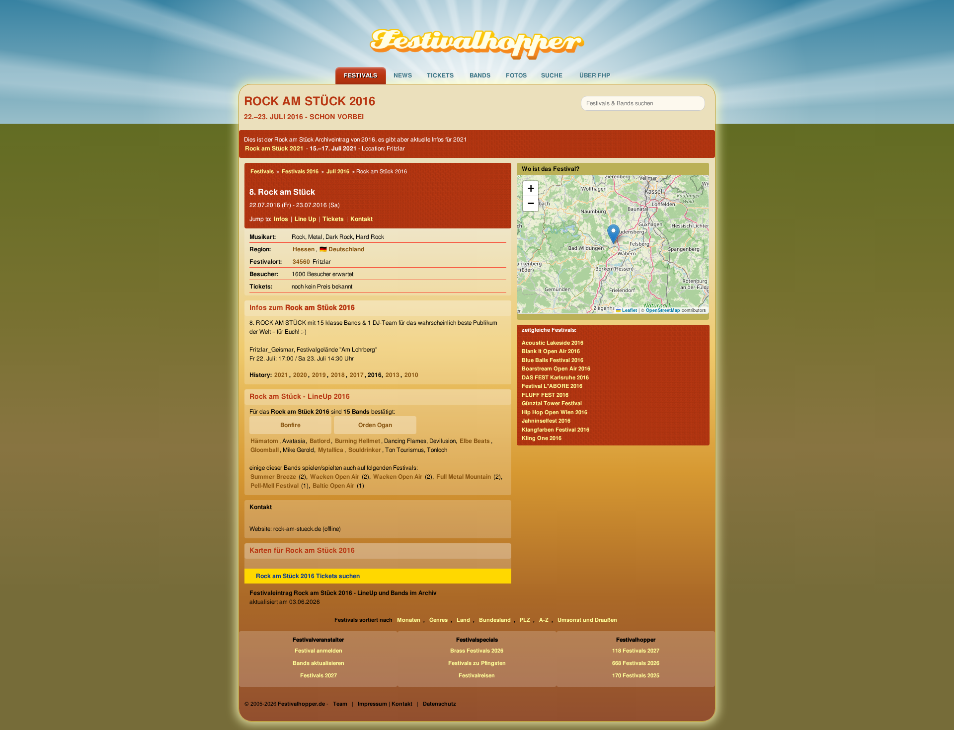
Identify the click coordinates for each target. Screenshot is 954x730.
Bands (480, 75)
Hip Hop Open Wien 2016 (554, 412)
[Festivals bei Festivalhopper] (477, 33)
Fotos (516, 75)
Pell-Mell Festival (274, 486)
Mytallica (330, 450)
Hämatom (264, 441)
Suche (551, 75)
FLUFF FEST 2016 (545, 395)
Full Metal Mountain (463, 477)
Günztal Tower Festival (552, 403)
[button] (613, 234)
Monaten (408, 620)
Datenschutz (439, 704)
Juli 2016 (337, 171)
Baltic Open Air (333, 486)
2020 (300, 375)
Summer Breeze (273, 477)
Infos (281, 219)
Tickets (440, 75)
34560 (301, 262)
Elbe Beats (475, 441)
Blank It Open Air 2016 (551, 351)
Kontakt (361, 219)
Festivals (360, 75)
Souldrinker (364, 450)
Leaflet (629, 310)
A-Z (544, 620)
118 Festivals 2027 (635, 651)
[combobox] (643, 103)
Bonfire (290, 425)
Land (463, 620)
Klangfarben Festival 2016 (555, 430)
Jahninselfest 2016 (546, 421)
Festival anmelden (318, 651)
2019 (319, 375)
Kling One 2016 (541, 438)
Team (340, 704)
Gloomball (264, 450)
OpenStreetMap (663, 310)
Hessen (304, 249)
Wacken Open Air (334, 477)
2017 (357, 375)
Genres (438, 620)
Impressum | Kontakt (385, 704)
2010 (411, 375)
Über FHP (594, 75)
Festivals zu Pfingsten (477, 663)
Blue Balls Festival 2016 (552, 360)
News (403, 75)
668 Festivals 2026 (635, 663)
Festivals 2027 (318, 675)
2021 (281, 375)
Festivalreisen (477, 675)
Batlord (320, 441)
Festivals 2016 (300, 171)
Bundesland (495, 620)
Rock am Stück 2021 (274, 148)
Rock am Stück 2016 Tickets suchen (308, 576)
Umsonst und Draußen (587, 620)
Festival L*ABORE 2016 (552, 386)
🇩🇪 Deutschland (341, 249)
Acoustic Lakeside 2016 (552, 343)
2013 (392, 375)
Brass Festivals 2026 (476, 651)
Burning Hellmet (357, 441)
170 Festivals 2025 (635, 675)
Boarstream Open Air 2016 (556, 368)
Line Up (305, 219)
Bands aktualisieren (318, 663)
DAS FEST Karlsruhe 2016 (555, 377)
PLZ (525, 620)
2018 (338, 375)
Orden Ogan (375, 425)
